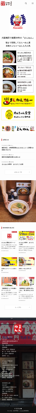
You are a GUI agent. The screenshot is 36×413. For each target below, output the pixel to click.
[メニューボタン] (32, 3)
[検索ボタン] (26, 3)
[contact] (21, 408)
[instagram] (17, 408)
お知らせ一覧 (18, 172)
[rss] (19, 408)
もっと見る (18, 307)
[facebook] (15, 408)
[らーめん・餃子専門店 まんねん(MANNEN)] (6, 3)
